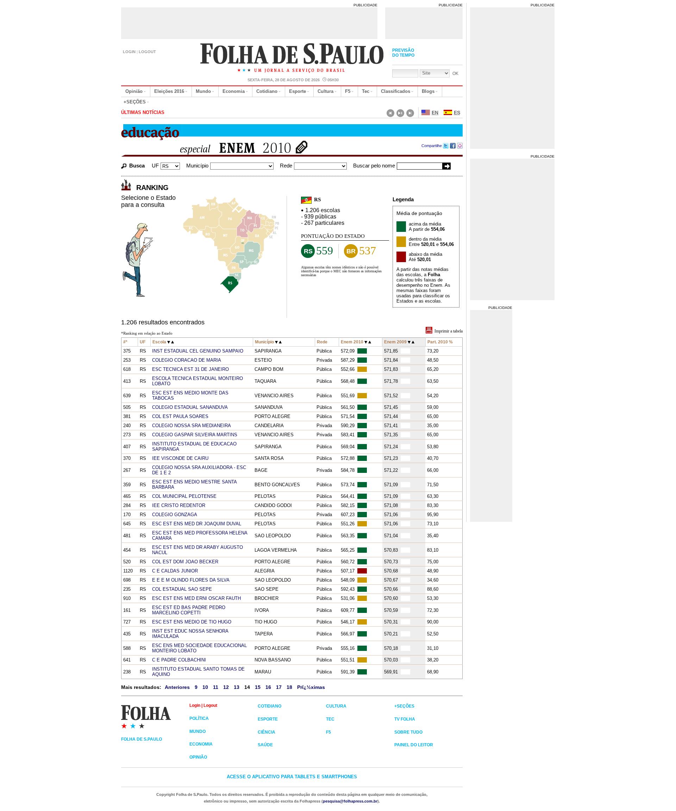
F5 (347, 91)
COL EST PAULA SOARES (180, 416)
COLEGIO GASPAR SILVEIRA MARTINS (194, 434)
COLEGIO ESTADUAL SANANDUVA (190, 407)
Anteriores (177, 687)
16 (268, 687)
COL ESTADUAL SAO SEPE (182, 589)
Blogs (428, 91)
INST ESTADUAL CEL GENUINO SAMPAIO (197, 351)
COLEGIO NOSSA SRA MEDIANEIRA (191, 425)
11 (215, 687)
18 (289, 687)
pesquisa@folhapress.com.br (350, 801)
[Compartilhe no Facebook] (453, 145)
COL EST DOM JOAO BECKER (185, 561)
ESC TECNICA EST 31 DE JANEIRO (190, 369)
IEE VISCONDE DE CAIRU (180, 458)
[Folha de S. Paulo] (292, 59)
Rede (286, 166)
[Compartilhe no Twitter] (446, 145)
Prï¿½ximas (311, 687)
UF (155, 166)
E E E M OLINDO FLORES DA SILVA (191, 580)
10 (205, 687)
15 (258, 687)
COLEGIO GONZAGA (174, 514)
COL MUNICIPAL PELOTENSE (184, 496)
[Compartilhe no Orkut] (460, 145)
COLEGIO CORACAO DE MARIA (186, 360)
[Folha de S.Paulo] (155, 716)
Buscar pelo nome (374, 166)
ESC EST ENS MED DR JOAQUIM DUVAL (196, 523)
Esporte (297, 91)
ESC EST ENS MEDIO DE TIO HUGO (191, 622)
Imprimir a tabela (448, 331)
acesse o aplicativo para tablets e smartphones (292, 776)
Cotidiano (266, 91)
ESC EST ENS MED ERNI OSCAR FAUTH (196, 598)
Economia (234, 91)
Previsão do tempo (403, 53)
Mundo (203, 91)
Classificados (395, 91)
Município (197, 166)
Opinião (134, 91)
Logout (147, 52)
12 (226, 687)
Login (129, 52)
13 (236, 687)
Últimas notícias (142, 112)
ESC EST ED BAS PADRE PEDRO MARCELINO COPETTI (188, 610)
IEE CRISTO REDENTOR (178, 505)
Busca (137, 166)
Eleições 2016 (169, 91)
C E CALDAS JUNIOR (175, 571)
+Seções (135, 101)
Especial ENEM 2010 (231, 149)
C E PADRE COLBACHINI (179, 660)
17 (279, 687)
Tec (365, 91)
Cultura (325, 91)
